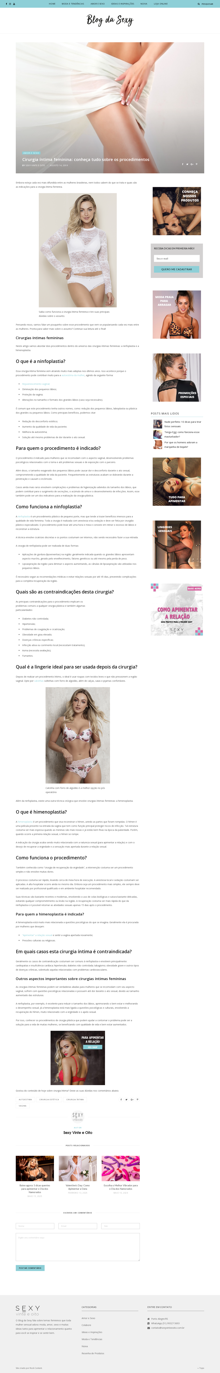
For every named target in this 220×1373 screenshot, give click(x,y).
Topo (201, 1368)
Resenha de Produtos (93, 1353)
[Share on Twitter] (187, 164)
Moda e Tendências (73, 3)
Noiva (144, 3)
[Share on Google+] (192, 164)
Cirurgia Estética (49, 1099)
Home (52, 3)
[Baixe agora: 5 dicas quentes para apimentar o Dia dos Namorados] (35, 1168)
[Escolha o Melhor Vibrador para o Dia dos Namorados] (121, 1168)
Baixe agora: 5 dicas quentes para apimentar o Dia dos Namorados (34, 1189)
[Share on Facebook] (183, 164)
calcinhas (39, 680)
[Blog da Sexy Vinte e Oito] (110, 20)
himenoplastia (25, 821)
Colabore (86, 1325)
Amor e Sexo (98, 3)
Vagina (23, 1106)
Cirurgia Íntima (75, 1099)
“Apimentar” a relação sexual (37, 935)
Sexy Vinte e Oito (35, 165)
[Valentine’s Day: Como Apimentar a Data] (78, 1168)
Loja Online (161, 3)
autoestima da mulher (73, 375)
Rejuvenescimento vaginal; (36, 383)
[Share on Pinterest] (197, 164)
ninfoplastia (24, 516)
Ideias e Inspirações (122, 3)
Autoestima (25, 1099)
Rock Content (36, 1368)
